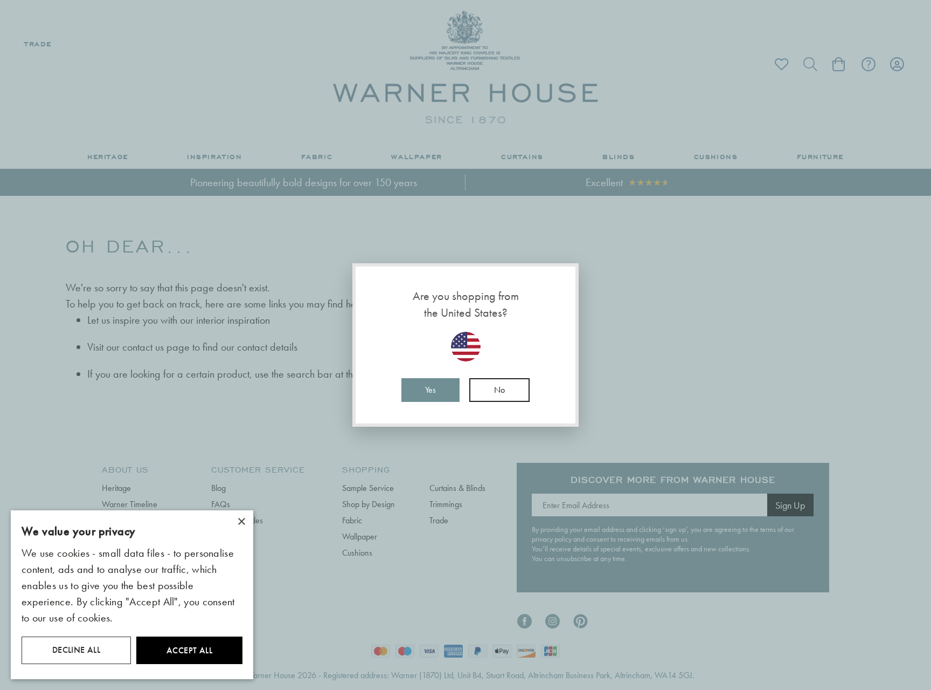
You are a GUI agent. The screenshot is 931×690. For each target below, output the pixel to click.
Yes (430, 389)
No (499, 389)
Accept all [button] (189, 650)
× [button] (241, 522)
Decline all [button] (76, 649)
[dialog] (132, 594)
